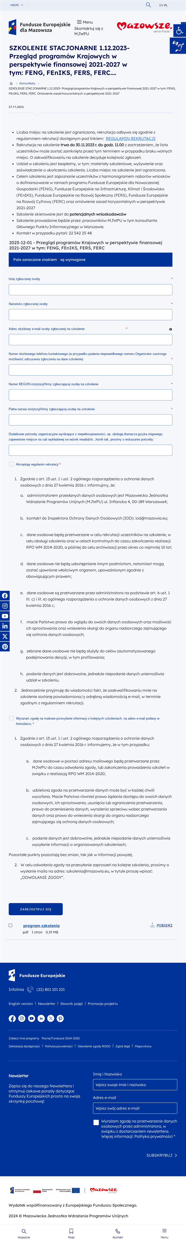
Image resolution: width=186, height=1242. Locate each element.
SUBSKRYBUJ (159, 1155)
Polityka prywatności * (154, 1136)
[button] (179, 30)
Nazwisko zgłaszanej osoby (90, 304)
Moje (71, 1237)
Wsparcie (24, 1237)
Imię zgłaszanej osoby (90, 279)
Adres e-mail (106, 1097)
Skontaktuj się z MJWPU (88, 31)
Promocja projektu (103, 1004)
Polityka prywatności (59, 1046)
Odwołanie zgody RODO (94, 1046)
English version (21, 1004)
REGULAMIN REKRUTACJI (130, 138)
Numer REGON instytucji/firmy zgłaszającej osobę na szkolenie (90, 384)
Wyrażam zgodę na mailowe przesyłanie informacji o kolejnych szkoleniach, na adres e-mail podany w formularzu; (87, 721)
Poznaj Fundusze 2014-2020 (61, 1038)
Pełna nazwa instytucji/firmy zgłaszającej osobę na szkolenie (90, 409)
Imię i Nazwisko (107, 1074)
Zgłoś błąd (123, 1046)
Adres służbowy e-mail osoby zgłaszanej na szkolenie (90, 329)
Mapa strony (143, 1046)
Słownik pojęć (71, 1004)
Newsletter (46, 1004)
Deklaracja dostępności (24, 1046)
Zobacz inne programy (24, 1038)
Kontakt (118, 1237)
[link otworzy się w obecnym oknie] (39, 27)
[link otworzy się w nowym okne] (144, 27)
